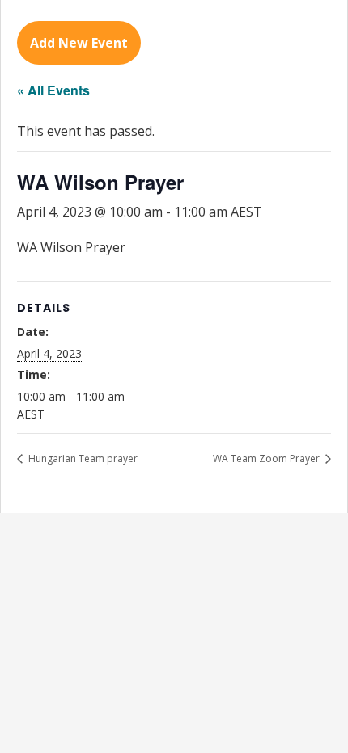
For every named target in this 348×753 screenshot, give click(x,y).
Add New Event (79, 43)
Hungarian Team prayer (82, 458)
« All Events (53, 90)
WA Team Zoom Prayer (267, 458)
